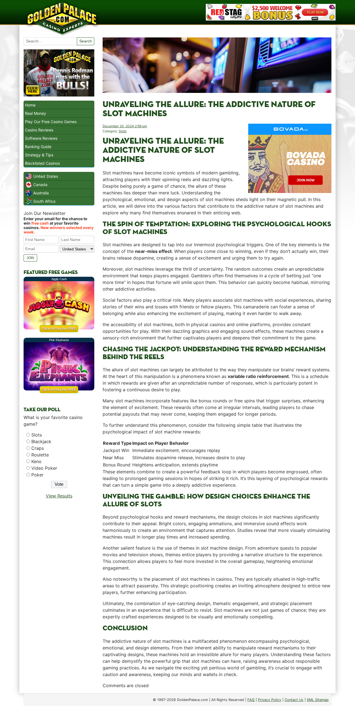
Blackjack (41, 441)
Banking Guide (38, 146)
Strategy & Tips (39, 155)
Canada (40, 184)
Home (30, 105)
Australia (41, 193)
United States (45, 176)
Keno (36, 461)
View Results (59, 496)
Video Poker (44, 468)
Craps (37, 448)
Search (85, 41)
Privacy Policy (269, 700)
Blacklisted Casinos (42, 163)
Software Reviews (41, 138)
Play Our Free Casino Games (51, 121)
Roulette (40, 455)
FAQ (251, 700)
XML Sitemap (318, 700)
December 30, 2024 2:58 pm (125, 126)
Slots (122, 131)
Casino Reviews (39, 130)
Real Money (35, 113)
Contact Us (294, 700)
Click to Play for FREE (59, 329)
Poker (37, 475)
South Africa (44, 201)
